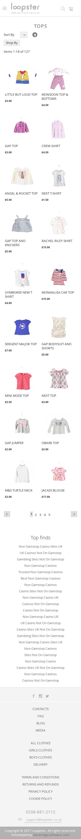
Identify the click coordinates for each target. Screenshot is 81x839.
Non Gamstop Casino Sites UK (40, 546)
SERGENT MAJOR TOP (21, 344)
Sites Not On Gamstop (40, 655)
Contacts (41, 709)
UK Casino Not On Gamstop (41, 623)
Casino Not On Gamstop (40, 610)
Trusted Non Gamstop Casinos (40, 572)
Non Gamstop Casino (40, 661)
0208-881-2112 (40, 812)
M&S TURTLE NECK (18, 490)
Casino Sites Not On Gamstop (40, 591)
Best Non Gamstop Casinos (40, 578)
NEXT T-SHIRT (51, 193)
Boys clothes (40, 757)
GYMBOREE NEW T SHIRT (18, 294)
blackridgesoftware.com (51, 835)
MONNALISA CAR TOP (58, 292)
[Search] (63, 8)
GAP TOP (11, 146)
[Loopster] (24, 8)
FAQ (40, 716)
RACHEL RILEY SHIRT (57, 241)
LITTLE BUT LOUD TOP (21, 94)
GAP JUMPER (14, 443)
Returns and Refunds (40, 784)
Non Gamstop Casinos (40, 565)
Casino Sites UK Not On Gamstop (40, 629)
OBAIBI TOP (50, 443)
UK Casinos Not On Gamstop (40, 553)
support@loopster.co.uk (44, 819)
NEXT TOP (49, 395)
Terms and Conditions (40, 777)
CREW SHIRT (51, 146)
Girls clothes (40, 750)
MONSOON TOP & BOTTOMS (55, 96)
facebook (33, 696)
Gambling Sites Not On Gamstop (40, 559)
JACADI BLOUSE (53, 490)
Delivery (41, 764)
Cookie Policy (40, 799)
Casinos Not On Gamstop (40, 604)
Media (40, 730)
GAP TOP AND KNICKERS (15, 243)
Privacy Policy (40, 791)
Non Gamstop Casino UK (40, 597)
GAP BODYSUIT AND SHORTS (56, 346)
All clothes (40, 743)
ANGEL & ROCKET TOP (21, 193)
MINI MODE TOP (17, 395)
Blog (40, 723)
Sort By (9, 35)
